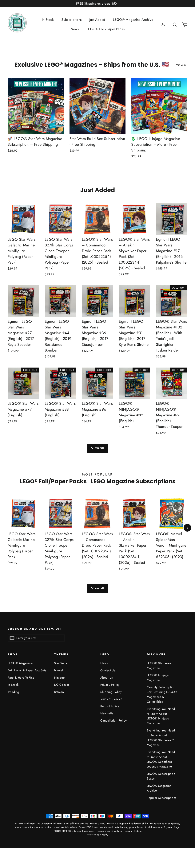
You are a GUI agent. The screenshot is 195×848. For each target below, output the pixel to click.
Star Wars (60, 663)
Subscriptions (71, 19)
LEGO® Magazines (20, 663)
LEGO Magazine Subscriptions (132, 481)
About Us (106, 677)
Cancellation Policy (113, 720)
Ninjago (59, 677)
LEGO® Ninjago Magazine (158, 677)
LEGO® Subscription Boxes (161, 776)
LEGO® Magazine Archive (133, 19)
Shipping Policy (111, 692)
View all (181, 65)
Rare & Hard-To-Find (21, 677)
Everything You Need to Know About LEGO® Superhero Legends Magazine (161, 759)
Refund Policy (109, 706)
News (74, 29)
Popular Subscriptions (161, 798)
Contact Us (107, 670)
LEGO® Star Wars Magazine (159, 665)
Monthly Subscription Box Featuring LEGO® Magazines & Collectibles (162, 694)
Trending (13, 692)
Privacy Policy (109, 684)
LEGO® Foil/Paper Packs (105, 29)
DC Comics (62, 684)
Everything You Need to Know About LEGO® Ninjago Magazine (161, 716)
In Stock (48, 19)
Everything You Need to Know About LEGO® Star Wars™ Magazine (161, 737)
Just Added (97, 19)
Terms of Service (111, 699)
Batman (59, 692)
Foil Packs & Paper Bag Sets (27, 670)
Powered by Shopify (97, 834)
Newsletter (107, 713)
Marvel (58, 670)
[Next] (187, 528)
